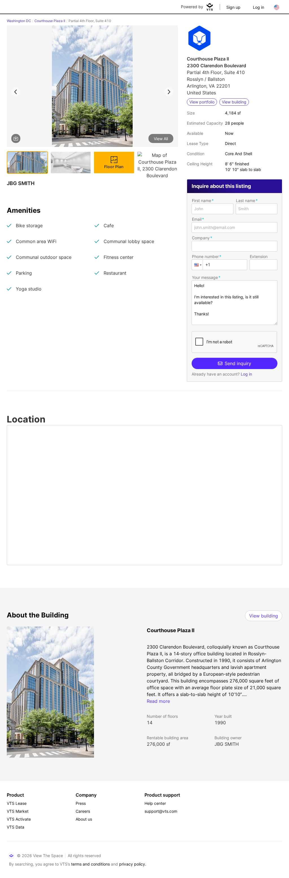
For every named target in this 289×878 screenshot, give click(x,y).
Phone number (205, 256)
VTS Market (18, 811)
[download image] (15, 138)
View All (161, 138)
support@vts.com (160, 811)
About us (84, 819)
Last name (245, 200)
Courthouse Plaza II (49, 21)
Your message (205, 277)
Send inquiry (238, 363)
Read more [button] (158, 701)
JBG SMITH (226, 744)
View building (263, 616)
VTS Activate (19, 819)
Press (81, 803)
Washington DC (19, 21)
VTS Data (15, 827)
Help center (155, 803)
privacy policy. (132, 864)
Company (201, 237)
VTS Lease (17, 803)
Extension (259, 256)
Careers (83, 811)
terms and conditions (90, 864)
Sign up (233, 7)
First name (201, 200)
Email (197, 219)
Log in (258, 7)
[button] (92, 87)
